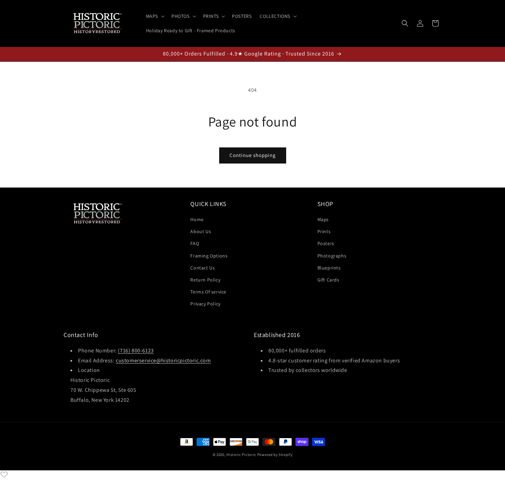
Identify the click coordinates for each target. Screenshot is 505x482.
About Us (200, 231)
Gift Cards (328, 280)
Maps (323, 219)
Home (196, 219)
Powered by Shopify (275, 454)
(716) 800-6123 (136, 350)
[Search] (405, 23)
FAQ (194, 244)
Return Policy (205, 280)
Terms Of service (208, 292)
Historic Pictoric (241, 454)
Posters (325, 244)
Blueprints (329, 268)
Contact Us (202, 268)
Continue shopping (252, 155)
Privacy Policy (205, 304)
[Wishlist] (4, 474)
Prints (324, 231)
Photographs (332, 256)
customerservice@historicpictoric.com (163, 360)
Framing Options (208, 256)
